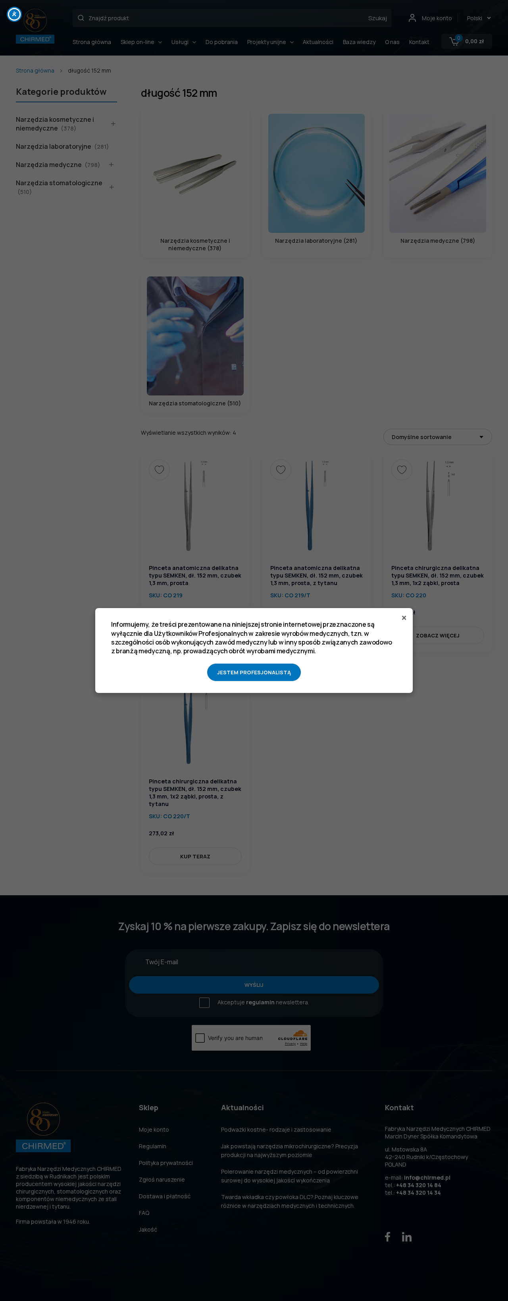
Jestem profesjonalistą (254, 672)
